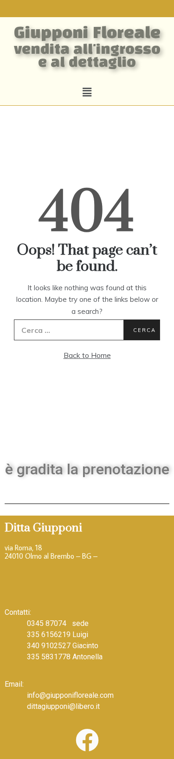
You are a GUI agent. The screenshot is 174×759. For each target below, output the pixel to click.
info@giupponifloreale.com (70, 695)
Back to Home (87, 355)
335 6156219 (49, 634)
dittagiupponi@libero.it (63, 706)
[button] (87, 92)
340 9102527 (49, 645)
